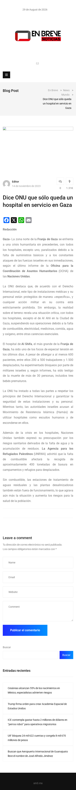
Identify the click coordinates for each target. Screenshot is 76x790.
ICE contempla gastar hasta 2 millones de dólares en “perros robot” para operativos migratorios (37, 722)
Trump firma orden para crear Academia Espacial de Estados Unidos (37, 706)
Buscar (7, 647)
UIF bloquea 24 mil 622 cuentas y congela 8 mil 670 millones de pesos (37, 738)
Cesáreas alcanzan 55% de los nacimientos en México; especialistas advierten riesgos (34, 690)
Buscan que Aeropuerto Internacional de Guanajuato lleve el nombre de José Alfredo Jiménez (38, 753)
